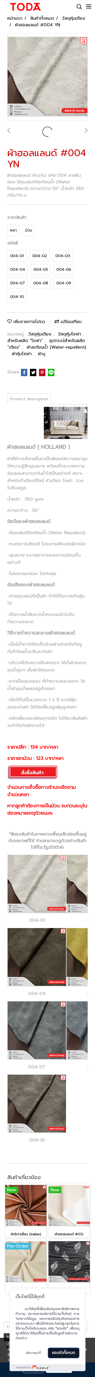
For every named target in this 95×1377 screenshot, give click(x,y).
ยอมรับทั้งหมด (63, 1352)
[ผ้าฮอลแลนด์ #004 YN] (47, 77)
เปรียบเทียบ (70, 321)
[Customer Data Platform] (47, 1367)
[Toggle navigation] (88, 6)
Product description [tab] (29, 399)
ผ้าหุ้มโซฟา (22, 353)
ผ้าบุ (41, 353)
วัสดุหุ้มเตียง (40, 334)
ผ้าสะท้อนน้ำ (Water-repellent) (56, 347)
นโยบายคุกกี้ (33, 1353)
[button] (78, 6)
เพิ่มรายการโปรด (28, 321)
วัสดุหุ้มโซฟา (70, 334)
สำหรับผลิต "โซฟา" (26, 340)
